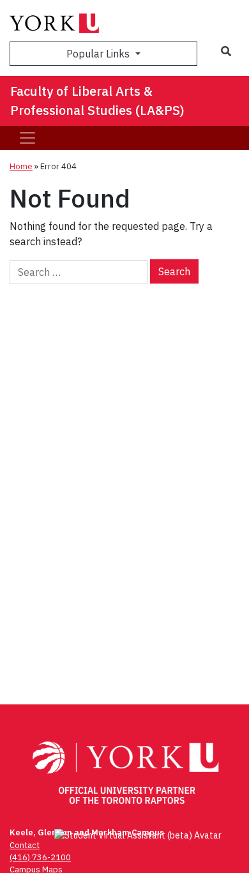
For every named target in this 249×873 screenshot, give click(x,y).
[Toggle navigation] (27, 138)
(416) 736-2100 (40, 857)
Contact (25, 845)
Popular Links (99, 53)
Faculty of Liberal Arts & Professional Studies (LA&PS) (97, 100)
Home (21, 166)
